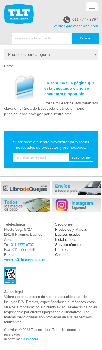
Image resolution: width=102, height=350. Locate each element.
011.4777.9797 (85, 19)
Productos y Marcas (71, 229)
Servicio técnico (68, 245)
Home (8, 66)
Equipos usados (68, 234)
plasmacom (29, 339)
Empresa (62, 250)
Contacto (62, 255)
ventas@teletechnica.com (76, 26)
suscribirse (81, 157)
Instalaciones (65, 240)
